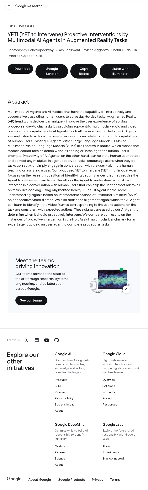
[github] (56, 340)
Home (11, 25)
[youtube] (46, 340)
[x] (26, 340)
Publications (26, 25)
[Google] (14, 479)
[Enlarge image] (126, 289)
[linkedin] (36, 340)
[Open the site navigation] (9, 6)
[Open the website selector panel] (45, 6)
